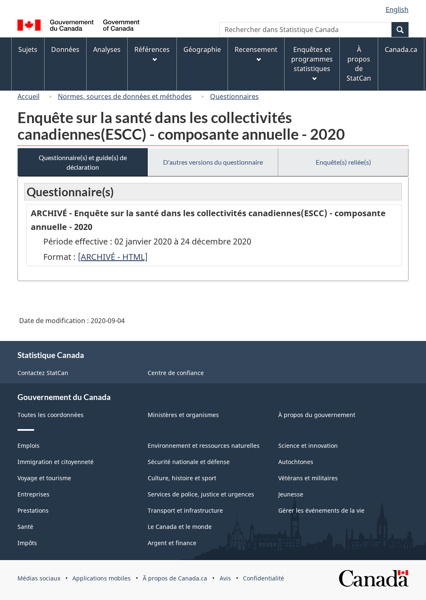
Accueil (28, 96)
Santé (25, 527)
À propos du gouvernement (316, 415)
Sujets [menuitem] (27, 49)
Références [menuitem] (152, 49)
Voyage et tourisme (44, 478)
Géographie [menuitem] (202, 49)
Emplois (28, 445)
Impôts (27, 543)
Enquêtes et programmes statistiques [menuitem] (312, 59)
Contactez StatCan (42, 373)
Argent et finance (172, 543)
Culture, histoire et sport (182, 478)
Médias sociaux (38, 578)
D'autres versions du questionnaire (213, 162)
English (397, 9)
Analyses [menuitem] (107, 49)
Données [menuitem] (65, 49)
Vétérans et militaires (308, 478)
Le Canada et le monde (180, 527)
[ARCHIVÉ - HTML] (113, 256)
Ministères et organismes (183, 415)
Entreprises (33, 494)
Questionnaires (234, 96)
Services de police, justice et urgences (201, 494)
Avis (225, 578)
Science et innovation (308, 445)
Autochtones (295, 462)
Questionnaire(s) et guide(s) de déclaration (83, 162)
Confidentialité (263, 578)
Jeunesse (290, 494)
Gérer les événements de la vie (321, 510)
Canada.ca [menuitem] (401, 49)
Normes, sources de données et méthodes (125, 96)
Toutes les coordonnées (50, 415)
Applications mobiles (101, 578)
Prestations (33, 510)
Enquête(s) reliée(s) (343, 162)
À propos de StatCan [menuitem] (359, 64)
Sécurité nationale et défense (189, 462)
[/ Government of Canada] (78, 26)
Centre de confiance (176, 373)
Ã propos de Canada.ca (175, 578)
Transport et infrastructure (185, 510)
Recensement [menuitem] (256, 49)
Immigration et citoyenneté (55, 462)
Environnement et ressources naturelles (204, 445)
